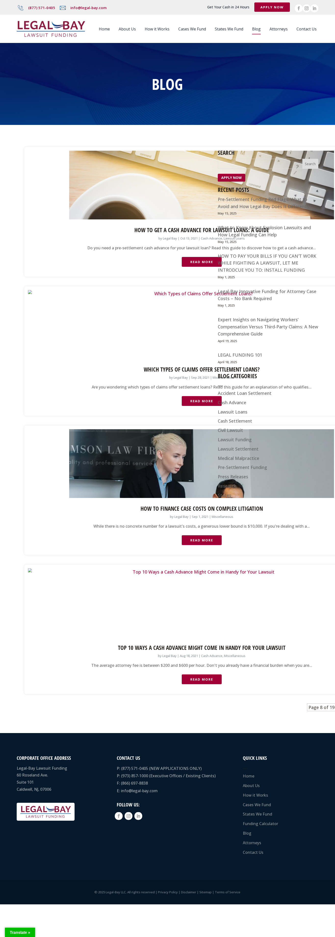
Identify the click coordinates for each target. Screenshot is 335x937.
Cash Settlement (235, 421)
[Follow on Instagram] (306, 8)
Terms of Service (227, 892)
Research (227, 486)
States (224, 495)
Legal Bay (170, 238)
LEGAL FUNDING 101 (240, 355)
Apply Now (272, 7)
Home (104, 29)
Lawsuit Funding (235, 439)
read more (201, 262)
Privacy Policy (168, 892)
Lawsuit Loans (232, 412)
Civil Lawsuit (230, 430)
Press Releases (233, 477)
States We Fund (229, 29)
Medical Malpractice (238, 458)
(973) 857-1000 (134, 775)
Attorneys (279, 29)
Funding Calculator (260, 823)
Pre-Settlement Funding (242, 467)
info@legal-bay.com (88, 7)
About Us (127, 29)
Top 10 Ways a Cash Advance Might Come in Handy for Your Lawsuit (201, 648)
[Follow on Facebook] (299, 8)
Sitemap (205, 892)
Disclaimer (188, 892)
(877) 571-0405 (41, 7)
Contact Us (306, 29)
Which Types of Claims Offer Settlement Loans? (202, 369)
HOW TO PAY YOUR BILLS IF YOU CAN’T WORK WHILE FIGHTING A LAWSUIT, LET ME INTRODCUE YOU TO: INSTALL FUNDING (267, 263)
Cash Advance (211, 238)
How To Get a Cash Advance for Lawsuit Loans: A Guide (201, 230)
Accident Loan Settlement (244, 393)
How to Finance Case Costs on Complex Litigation (202, 508)
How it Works (157, 29)
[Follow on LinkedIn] (314, 8)
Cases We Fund (192, 29)
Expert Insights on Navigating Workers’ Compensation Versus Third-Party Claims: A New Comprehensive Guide (268, 327)
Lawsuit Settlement (238, 449)
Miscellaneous (222, 516)
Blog (256, 29)
